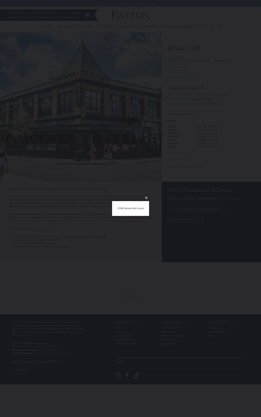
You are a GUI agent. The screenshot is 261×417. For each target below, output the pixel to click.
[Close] (146, 197)
